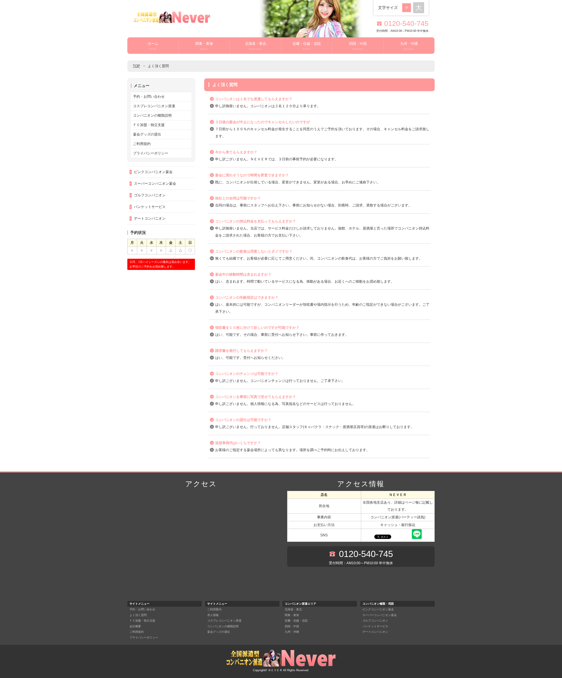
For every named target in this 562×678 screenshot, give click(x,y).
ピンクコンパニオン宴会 (153, 172)
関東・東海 (204, 46)
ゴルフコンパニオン (150, 195)
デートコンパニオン (150, 218)
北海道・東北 (255, 46)
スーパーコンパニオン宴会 (155, 183)
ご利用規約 (142, 144)
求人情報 (213, 615)
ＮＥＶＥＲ (275, 670)
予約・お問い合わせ (149, 96)
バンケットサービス (150, 207)
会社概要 (135, 626)
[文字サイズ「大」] (418, 7)
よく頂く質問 (138, 615)
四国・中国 (358, 46)
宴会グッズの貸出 (147, 134)
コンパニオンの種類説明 (152, 115)
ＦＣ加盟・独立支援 (149, 125)
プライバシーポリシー (150, 153)
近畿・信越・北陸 (307, 46)
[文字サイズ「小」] (407, 7)
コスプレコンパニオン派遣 (154, 106)
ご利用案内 (214, 609)
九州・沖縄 (409, 46)
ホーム (153, 46)
